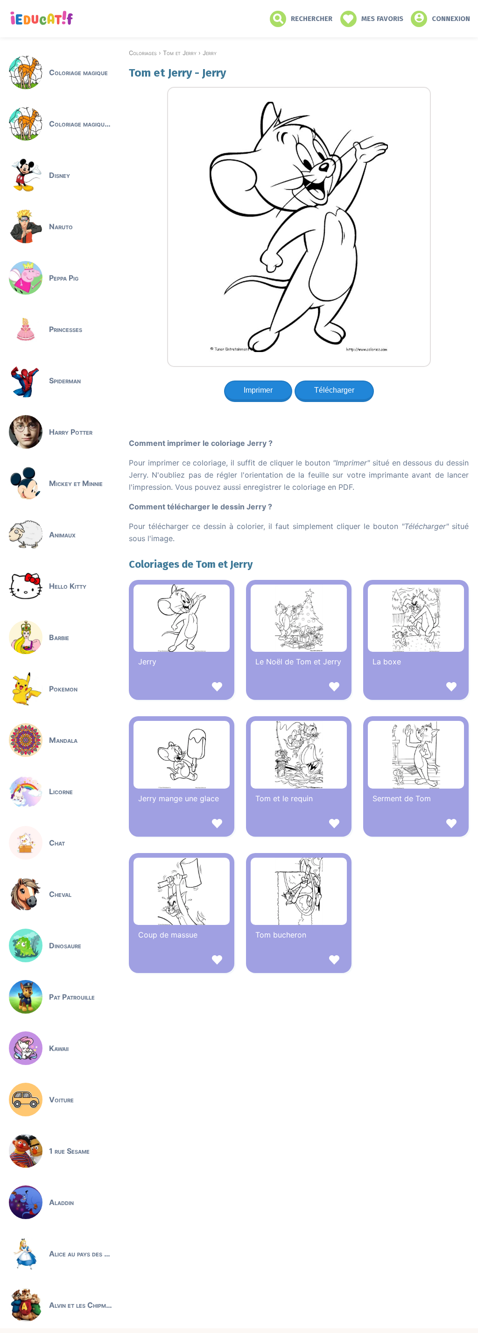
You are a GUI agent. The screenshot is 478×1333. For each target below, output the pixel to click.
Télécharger (334, 390)
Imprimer (258, 390)
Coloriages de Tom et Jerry (191, 564)
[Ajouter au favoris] (182, 688)
